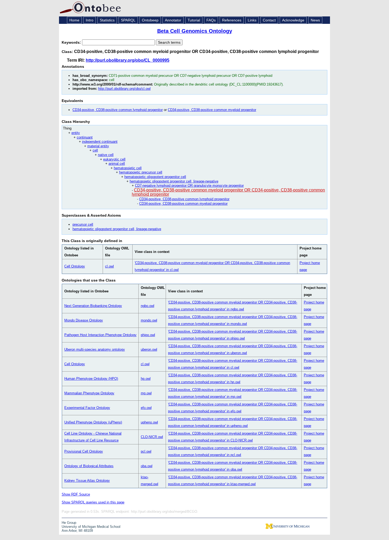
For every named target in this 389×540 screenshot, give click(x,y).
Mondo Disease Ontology (83, 320)
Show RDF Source (76, 494)
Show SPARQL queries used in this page (93, 502)
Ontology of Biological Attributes (89, 466)
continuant (85, 137)
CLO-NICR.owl (152, 437)
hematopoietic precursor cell (140, 172)
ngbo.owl (147, 306)
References (231, 20)
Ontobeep (150, 20)
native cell (106, 155)
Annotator (173, 20)
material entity (98, 146)
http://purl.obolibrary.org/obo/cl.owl (124, 89)
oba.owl (146, 466)
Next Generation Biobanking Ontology (93, 306)
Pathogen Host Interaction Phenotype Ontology (100, 335)
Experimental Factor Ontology (87, 408)
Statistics (107, 20)
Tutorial (194, 20)
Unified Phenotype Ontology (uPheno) (93, 422)
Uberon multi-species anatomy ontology (94, 349)
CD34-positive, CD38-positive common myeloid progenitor (212, 110)
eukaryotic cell (114, 159)
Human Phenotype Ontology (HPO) (91, 379)
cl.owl (109, 266)
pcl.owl (146, 451)
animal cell (116, 164)
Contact (269, 20)
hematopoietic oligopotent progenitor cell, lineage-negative (174, 181)
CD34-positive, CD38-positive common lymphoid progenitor (118, 110)
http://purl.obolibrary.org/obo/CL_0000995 (127, 60)
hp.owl (146, 379)
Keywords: (72, 42)
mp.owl (146, 393)
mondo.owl (149, 320)
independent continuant (99, 142)
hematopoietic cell (128, 168)
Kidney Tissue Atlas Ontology (87, 481)
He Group (69, 523)
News (315, 20)
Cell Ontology (74, 266)
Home (74, 20)
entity (75, 133)
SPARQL (128, 20)
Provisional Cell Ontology (83, 451)
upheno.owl (149, 422)
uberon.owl (149, 349)
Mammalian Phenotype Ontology (89, 393)
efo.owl (146, 408)
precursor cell (83, 224)
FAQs (211, 20)
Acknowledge (293, 20)
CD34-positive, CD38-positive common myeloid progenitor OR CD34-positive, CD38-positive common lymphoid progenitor (228, 192)
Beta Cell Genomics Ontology (194, 31)
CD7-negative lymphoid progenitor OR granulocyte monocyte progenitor (189, 186)
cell (95, 150)
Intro (89, 20)
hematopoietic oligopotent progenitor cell (155, 177)
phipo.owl (148, 335)
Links (252, 20)
